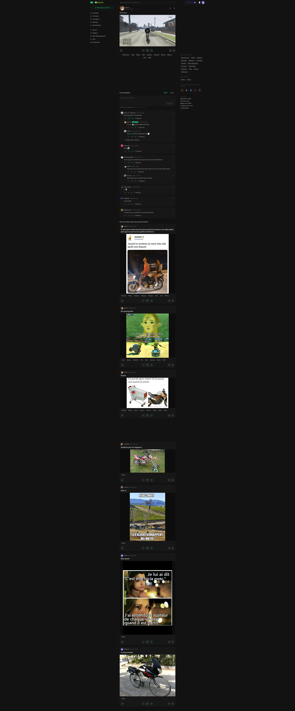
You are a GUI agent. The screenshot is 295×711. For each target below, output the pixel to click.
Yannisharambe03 (129, 157)
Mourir (170, 55)
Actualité (199, 60)
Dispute (144, 295)
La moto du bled (127, 652)
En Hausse (95, 16)
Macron (200, 58)
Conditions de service (186, 105)
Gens (160, 410)
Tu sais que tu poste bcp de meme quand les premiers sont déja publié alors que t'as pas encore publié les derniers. (147, 230)
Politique (184, 60)
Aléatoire (95, 22)
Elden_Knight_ (128, 187)
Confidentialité (184, 108)
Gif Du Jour (126, 55)
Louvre (196, 69)
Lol (162, 295)
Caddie (124, 410)
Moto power (125, 559)
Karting (153, 360)
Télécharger (103, 8)
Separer (137, 295)
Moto (138, 55)
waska (125, 555)
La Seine (184, 66)
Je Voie (149, 410)
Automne (184, 69)
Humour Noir (185, 58)
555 (157, 295)
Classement (96, 42)
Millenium (126, 649)
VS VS (136, 410)
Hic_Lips (129, 175)
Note (165, 92)
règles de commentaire (140, 107)
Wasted (150, 55)
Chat (93, 39)
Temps (172, 92)
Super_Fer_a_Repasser (130, 113)
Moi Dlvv (192, 60)
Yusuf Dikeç (192, 66)
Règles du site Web (185, 103)
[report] (170, 50)
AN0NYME (127, 198)
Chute (163, 55)
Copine (124, 295)
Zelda (129, 360)
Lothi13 (129, 131)
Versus (142, 410)
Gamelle (157, 55)
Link (123, 360)
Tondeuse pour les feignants (131, 447)
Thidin (129, 166)
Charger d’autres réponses (132, 140)
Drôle (193, 58)
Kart (147, 360)
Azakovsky (127, 145)
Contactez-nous (184, 101)
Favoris (94, 30)
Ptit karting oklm (127, 311)
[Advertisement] (191, 29)
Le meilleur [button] (96, 19)
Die (145, 57)
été (191, 69)
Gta (144, 55)
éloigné (151, 295)
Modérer (95, 33)
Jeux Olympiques (193, 63)
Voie (155, 410)
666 (150, 57)
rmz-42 (126, 487)
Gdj (133, 55)
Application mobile (185, 98)
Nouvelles (95, 13)
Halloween (185, 72)
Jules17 (127, 7)
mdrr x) (123, 490)
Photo (167, 295)
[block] (173, 50)
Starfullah (126, 444)
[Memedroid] (91, 2)
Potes (189, 79)
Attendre (136, 360)
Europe (184, 63)
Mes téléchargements (99, 36)
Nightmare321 (128, 210)
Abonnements (96, 25)
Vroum (123, 375)
